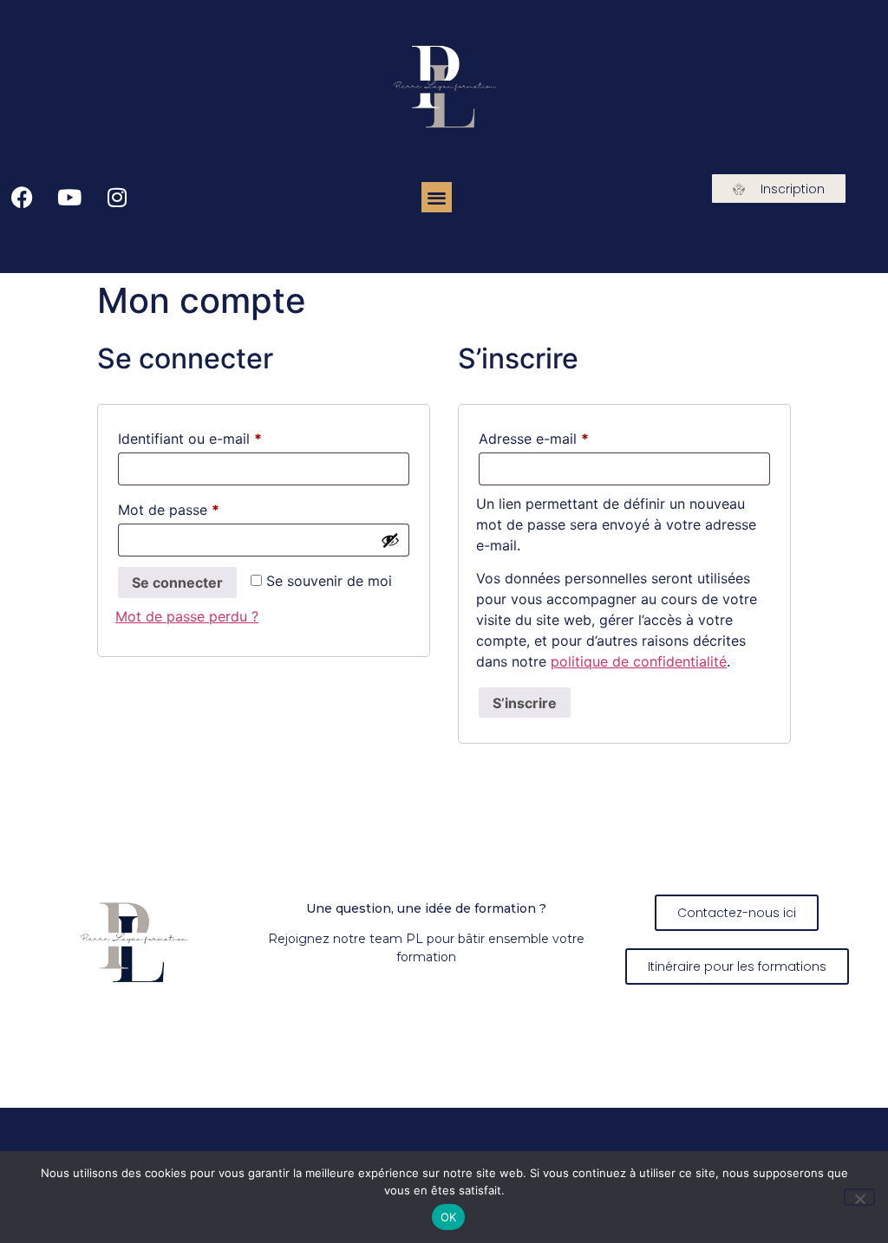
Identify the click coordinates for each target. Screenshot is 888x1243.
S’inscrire (525, 703)
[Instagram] (117, 197)
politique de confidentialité (639, 661)
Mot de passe (204, 507)
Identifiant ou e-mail (226, 436)
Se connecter (177, 582)
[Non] (859, 1197)
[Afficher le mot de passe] (390, 540)
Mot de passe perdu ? (186, 616)
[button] (436, 197)
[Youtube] (69, 197)
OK (449, 1217)
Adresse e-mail (570, 436)
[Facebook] (21, 197)
